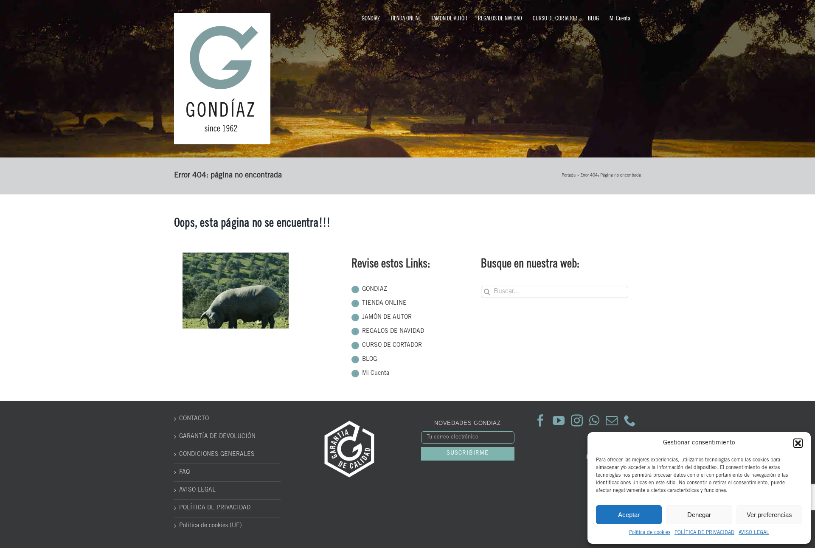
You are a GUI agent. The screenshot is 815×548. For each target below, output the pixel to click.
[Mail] (612, 421)
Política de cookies (649, 532)
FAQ (184, 472)
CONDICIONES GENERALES (217, 455)
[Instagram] (577, 421)
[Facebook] (540, 421)
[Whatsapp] (594, 421)
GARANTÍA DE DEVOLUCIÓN (217, 437)
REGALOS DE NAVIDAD (393, 331)
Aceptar (629, 514)
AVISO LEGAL (754, 532)
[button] (798, 443)
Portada (569, 176)
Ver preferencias (769, 514)
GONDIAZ (374, 289)
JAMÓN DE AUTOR (387, 317)
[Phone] (630, 421)
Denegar (699, 514)
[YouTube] (559, 421)
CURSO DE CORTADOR (392, 345)
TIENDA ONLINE (384, 303)
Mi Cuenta (375, 374)
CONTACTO (194, 419)
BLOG (369, 360)
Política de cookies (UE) (210, 526)
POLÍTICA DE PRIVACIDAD (704, 532)
